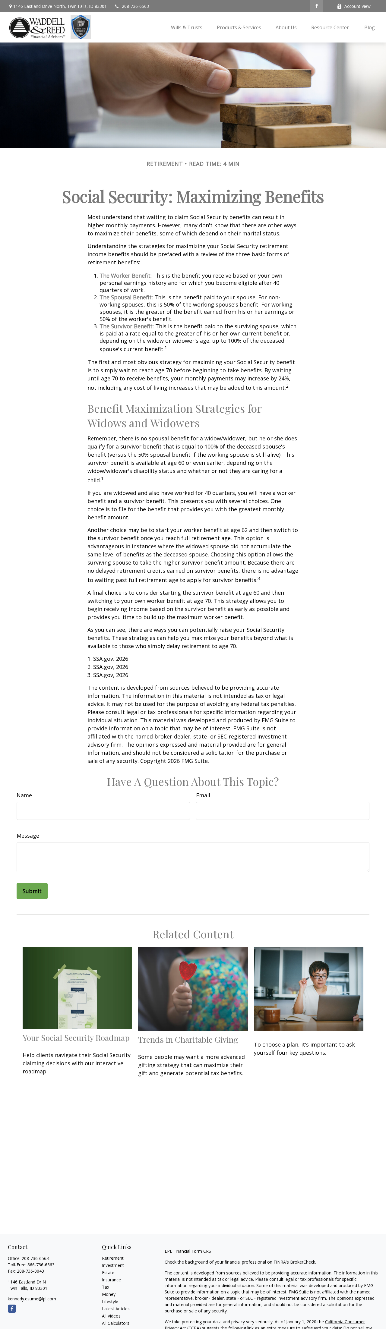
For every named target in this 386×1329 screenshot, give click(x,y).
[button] (186, 27)
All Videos (111, 1316)
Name (24, 795)
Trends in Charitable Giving (188, 1039)
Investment (113, 1265)
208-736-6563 (135, 6)
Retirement (113, 1258)
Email (203, 795)
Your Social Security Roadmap (76, 1037)
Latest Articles (116, 1309)
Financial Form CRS (192, 1251)
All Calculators (115, 1323)
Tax (105, 1287)
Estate (108, 1272)
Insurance (111, 1280)
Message (28, 835)
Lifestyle (110, 1301)
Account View (357, 6)
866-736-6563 (41, 1265)
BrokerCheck (302, 1262)
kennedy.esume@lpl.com (32, 1299)
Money (108, 1294)
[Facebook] (316, 6)
